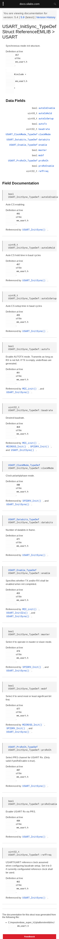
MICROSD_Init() (17, 446)
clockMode (45, 134)
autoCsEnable (47, 107)
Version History (46, 17)
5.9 (23, 17)
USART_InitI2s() (17, 612)
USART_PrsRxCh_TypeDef (22, 160)
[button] (29, 936)
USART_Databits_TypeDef (22, 139)
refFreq (43, 171)
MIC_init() (30, 388)
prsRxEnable (46, 165)
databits (44, 139)
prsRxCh (43, 160)
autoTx (43, 123)
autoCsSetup (46, 118)
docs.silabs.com (30, 3)
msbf (41, 155)
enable (43, 144)
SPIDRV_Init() (40, 446)
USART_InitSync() (34, 229)
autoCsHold (45, 113)
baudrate (44, 128)
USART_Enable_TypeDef (23, 144)
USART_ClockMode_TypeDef (21, 134)
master (43, 149)
